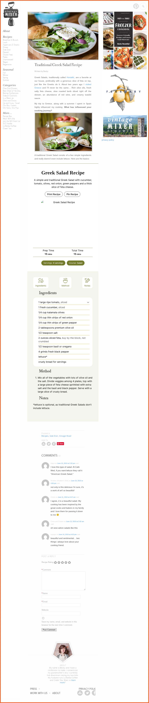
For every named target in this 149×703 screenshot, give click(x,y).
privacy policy (108, 140)
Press (33, 689)
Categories (9, 85)
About (56, 693)
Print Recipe (53, 194)
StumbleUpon (44, 444)
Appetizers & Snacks (11, 45)
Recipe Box (7, 116)
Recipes (7, 36)
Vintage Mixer (65, 436)
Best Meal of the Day (12, 91)
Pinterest (136, 6)
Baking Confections (10, 93)
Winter (5, 75)
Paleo (5, 57)
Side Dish (6, 50)
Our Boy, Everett (9, 105)
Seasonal (8, 69)
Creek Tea (7, 128)
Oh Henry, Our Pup (10, 108)
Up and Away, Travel (11, 103)
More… (7, 113)
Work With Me (9, 119)
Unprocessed (8, 60)
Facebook (54, 444)
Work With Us (38, 693)
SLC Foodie (7, 124)
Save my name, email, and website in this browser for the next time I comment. (59, 623)
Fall (4, 73)
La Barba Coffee (9, 126)
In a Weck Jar (8, 98)
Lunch (5, 43)
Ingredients (40, 285)
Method (65, 285)
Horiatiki (70, 77)
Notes (87, 285)
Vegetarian (7, 65)
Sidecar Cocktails (10, 96)
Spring (5, 78)
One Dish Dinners (10, 88)
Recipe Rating (47, 562)
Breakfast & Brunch (10, 40)
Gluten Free (8, 55)
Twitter (49, 444)
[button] (88, 302)
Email (44, 602)
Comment (46, 570)
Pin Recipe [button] (72, 194)
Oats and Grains (9, 101)
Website (45, 610)
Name (45, 593)
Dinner (5, 47)
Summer (6, 80)
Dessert (6, 52)
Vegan (5, 62)
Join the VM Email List (11, 121)
